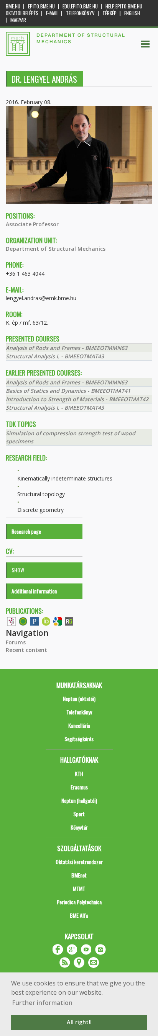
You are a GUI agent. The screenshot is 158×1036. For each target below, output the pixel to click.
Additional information (34, 591)
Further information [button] (42, 1002)
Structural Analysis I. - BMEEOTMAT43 (55, 356)
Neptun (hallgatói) (79, 800)
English (132, 13)
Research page (26, 531)
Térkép (109, 13)
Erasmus (79, 787)
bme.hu (13, 6)
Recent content (26, 650)
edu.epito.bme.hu (80, 6)
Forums (16, 642)
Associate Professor (32, 224)
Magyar (18, 20)
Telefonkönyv (80, 13)
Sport (79, 814)
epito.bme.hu (41, 6)
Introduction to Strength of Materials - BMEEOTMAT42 (77, 399)
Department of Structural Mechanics (55, 248)
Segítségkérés (79, 739)
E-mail (52, 13)
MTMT (79, 888)
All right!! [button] (79, 1022)
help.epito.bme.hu (123, 6)
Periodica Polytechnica (79, 902)
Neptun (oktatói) (79, 698)
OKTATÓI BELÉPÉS (22, 13)
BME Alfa (79, 915)
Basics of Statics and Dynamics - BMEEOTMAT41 (68, 390)
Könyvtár (79, 827)
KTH (79, 774)
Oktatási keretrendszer (79, 862)
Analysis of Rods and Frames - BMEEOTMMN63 (66, 347)
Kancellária (79, 725)
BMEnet (79, 875)
